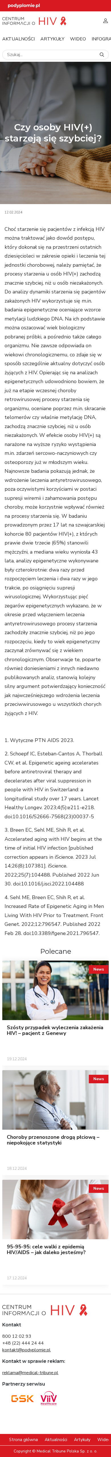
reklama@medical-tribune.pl (30, 1373)
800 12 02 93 (16, 1336)
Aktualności (18, 39)
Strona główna (23, 1439)
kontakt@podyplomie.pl (26, 1350)
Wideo (78, 39)
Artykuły (52, 39)
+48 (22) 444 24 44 (23, 1343)
